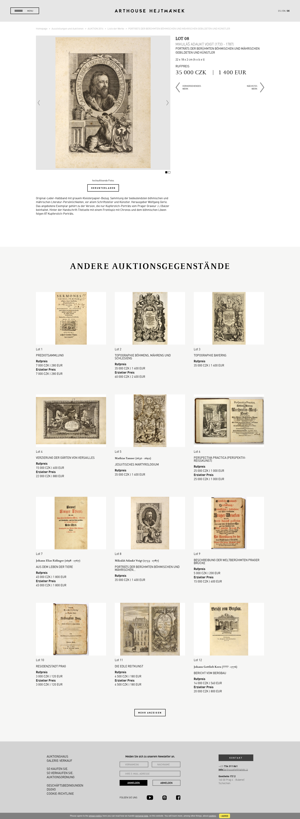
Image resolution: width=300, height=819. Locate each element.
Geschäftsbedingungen (65, 785)
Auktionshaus (57, 756)
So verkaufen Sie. (60, 773)
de (288, 10)
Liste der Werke (116, 28)
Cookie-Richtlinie (60, 793)
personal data (141, 816)
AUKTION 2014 (96, 28)
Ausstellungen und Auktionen (68, 28)
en (283, 10)
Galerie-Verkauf (59, 760)
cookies (212, 816)
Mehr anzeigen (150, 712)
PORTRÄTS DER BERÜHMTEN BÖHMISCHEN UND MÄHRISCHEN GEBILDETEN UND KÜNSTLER (179, 28)
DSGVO (51, 789)
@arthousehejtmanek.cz (233, 769)
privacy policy (95, 816)
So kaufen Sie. (57, 769)
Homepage (42, 28)
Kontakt (236, 757)
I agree (224, 815)
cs (279, 10)
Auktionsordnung (60, 777)
